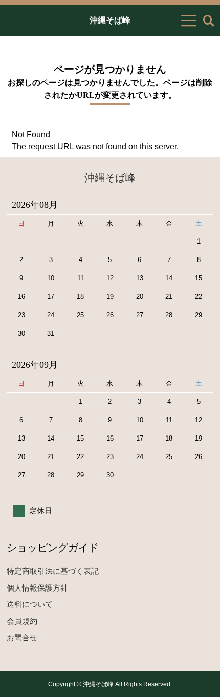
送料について (30, 604)
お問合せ (22, 637)
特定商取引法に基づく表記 (53, 571)
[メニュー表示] (189, 20)
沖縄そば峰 (110, 20)
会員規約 (22, 621)
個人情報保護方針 (37, 587)
